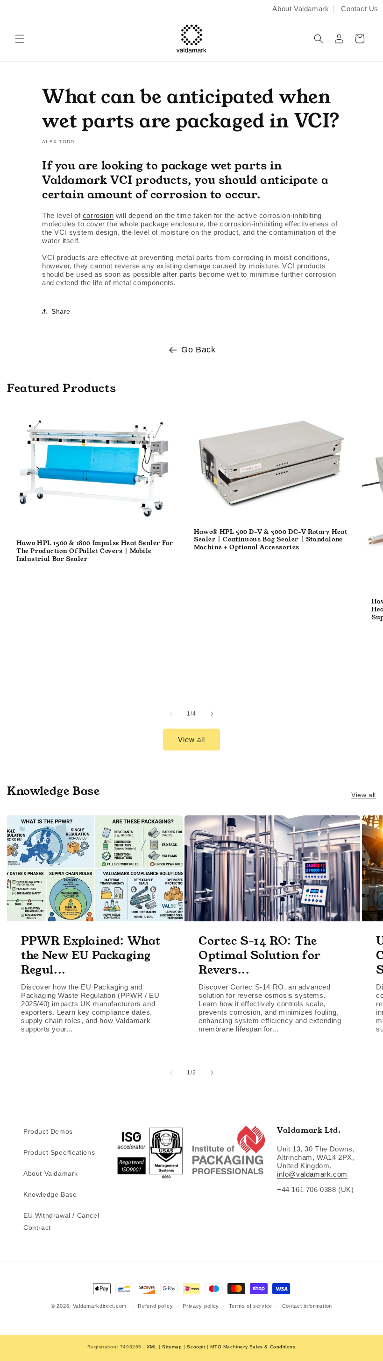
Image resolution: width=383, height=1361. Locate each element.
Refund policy (155, 1306)
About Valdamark (300, 9)
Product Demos (48, 1131)
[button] (19, 38)
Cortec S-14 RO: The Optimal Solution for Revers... (260, 955)
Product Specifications (59, 1152)
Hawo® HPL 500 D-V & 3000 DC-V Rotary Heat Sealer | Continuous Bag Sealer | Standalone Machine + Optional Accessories (271, 540)
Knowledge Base (50, 1194)
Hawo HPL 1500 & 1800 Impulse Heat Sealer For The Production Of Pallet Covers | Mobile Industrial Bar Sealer (94, 551)
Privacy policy (201, 1306)
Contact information (307, 1306)
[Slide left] (171, 713)
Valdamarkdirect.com (100, 1306)
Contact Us (359, 9)
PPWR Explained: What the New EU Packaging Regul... (91, 955)
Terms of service (250, 1306)
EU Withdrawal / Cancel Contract (61, 1221)
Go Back (198, 349)
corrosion (98, 215)
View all (191, 740)
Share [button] (61, 311)
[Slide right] (212, 713)
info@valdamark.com (312, 1174)
